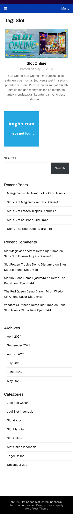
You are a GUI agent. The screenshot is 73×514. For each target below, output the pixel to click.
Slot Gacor (14, 420)
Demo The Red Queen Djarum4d (29, 229)
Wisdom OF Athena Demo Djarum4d (29, 305)
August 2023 (16, 354)
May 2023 (14, 381)
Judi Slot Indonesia (20, 411)
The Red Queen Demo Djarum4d (26, 291)
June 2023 (14, 372)
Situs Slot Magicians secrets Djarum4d (33, 202)
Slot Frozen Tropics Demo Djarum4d (29, 264)
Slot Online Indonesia (21, 447)
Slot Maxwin (15, 429)
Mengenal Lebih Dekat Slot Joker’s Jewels (36, 193)
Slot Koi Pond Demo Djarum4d (25, 278)
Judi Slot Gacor (17, 403)
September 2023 (18, 345)
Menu (65, 8)
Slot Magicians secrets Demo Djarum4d (31, 251)
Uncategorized (17, 465)
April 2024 (14, 336)
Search (10, 158)
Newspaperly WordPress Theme (44, 506)
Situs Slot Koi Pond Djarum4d (27, 220)
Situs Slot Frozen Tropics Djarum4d (31, 211)
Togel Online (16, 456)
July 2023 (14, 363)
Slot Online (36, 63)
